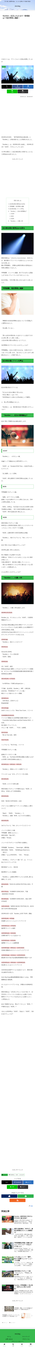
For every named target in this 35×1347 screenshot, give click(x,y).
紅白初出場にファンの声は (17, 208)
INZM (12, 218)
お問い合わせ (9, 1339)
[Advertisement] (17, 38)
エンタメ (5, 1174)
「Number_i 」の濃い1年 (16, 221)
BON (12, 216)
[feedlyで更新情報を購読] (26, 1196)
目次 (15, 200)
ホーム (9, 1336)
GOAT (12, 213)
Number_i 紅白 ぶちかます (17, 1174)
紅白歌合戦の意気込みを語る (17, 204)
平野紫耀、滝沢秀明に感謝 (17, 206)
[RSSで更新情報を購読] (17, 1200)
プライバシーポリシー (17, 1341)
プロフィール (25, 1339)
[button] (23, 91)
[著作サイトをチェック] (9, 1196)
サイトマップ (25, 1336)
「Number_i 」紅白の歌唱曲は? (18, 211)
